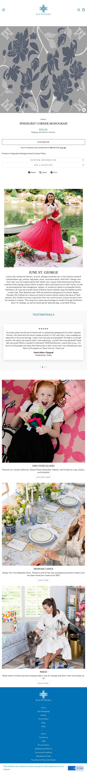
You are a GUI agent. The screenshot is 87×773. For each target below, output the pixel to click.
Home (43, 119)
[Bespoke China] (43, 524)
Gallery (43, 715)
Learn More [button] (16, 769)
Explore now (43, 477)
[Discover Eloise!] (43, 421)
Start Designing (43, 711)
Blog (43, 723)
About (43, 734)
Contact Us (43, 737)
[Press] (43, 627)
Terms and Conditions (43, 752)
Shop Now (43, 580)
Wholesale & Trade (43, 756)
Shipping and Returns (43, 749)
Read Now (43, 683)
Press (43, 726)
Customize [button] (43, 142)
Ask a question (43, 165)
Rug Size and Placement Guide (43, 760)
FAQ (43, 741)
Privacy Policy (43, 745)
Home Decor (43, 719)
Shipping (34, 132)
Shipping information (44, 160)
